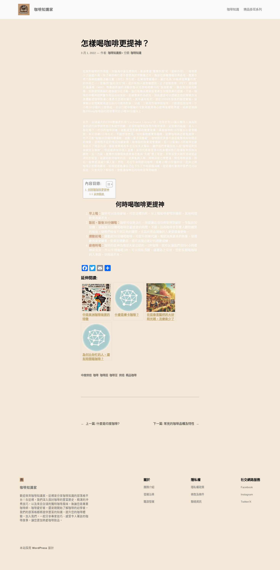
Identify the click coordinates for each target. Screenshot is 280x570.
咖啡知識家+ (115, 52)
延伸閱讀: (99, 194)
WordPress (39, 547)
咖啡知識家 (43, 9)
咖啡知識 (136, 52)
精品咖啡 (131, 375)
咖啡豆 (114, 375)
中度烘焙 (86, 375)
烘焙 (121, 375)
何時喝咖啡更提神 (98, 189)
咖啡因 (104, 375)
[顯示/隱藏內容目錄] (107, 184)
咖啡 (95, 375)
